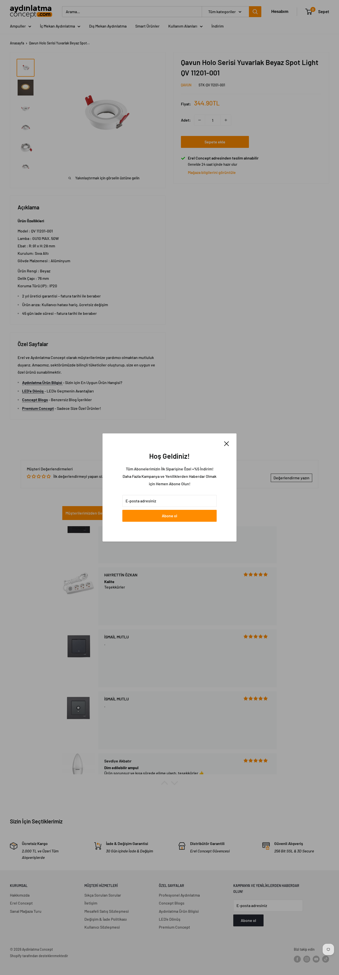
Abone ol (169, 515)
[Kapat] (226, 443)
